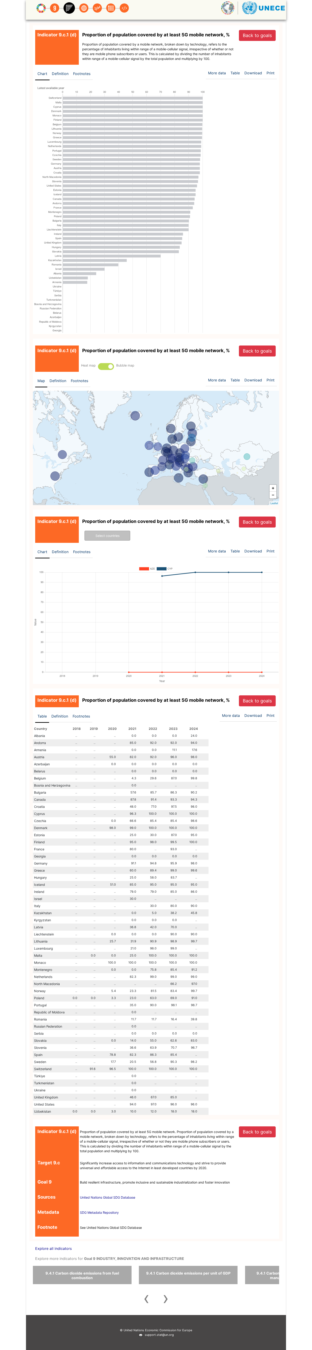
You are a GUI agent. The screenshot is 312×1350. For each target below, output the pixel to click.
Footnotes (81, 73)
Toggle (106, 366)
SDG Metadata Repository (99, 1212)
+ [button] (273, 488)
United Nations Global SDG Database (107, 1197)
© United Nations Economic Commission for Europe (156, 1330)
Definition (60, 73)
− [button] (273, 495)
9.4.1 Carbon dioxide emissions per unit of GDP (188, 1273)
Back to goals (257, 35)
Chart (42, 73)
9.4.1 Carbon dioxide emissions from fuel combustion (82, 1275)
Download (253, 73)
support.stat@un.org (158, 1335)
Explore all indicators (53, 1248)
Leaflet (274, 503)
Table (42, 716)
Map (41, 380)
